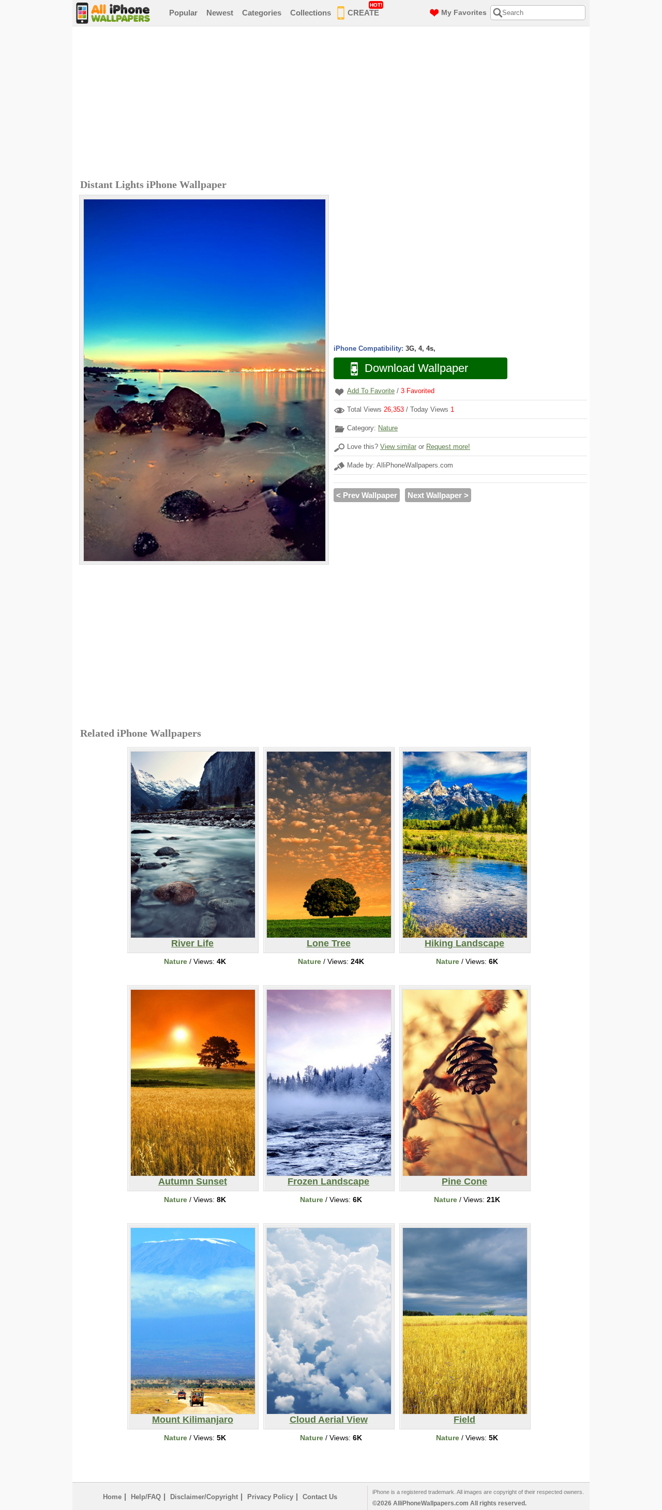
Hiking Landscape (464, 943)
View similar (398, 446)
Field (464, 1419)
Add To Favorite (371, 391)
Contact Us (320, 1497)
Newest (219, 12)
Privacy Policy (270, 1497)
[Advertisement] (334, 104)
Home (112, 1497)
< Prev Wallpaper (366, 495)
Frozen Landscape (328, 1181)
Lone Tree (329, 943)
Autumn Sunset (192, 1181)
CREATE (365, 9)
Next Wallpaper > (438, 495)
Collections (310, 12)
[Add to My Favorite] (339, 392)
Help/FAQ (146, 1497)
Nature (388, 428)
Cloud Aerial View (329, 1419)
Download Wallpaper (416, 368)
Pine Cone (464, 1181)
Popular (183, 12)
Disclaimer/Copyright (204, 1497)
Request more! (448, 446)
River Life (192, 943)
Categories (261, 12)
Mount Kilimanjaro (192, 1419)
